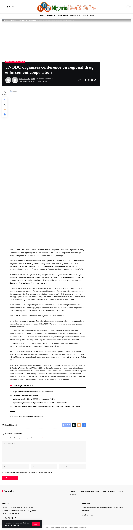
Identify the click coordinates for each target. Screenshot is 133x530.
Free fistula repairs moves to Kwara (25, 395)
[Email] (92, 80)
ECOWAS (33, 416)
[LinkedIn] (16, 517)
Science (103, 491)
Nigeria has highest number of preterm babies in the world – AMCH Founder (40, 403)
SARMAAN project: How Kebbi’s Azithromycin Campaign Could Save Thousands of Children (46, 406)
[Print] (95, 80)
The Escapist (89, 491)
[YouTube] (12, 6)
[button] (36, 524)
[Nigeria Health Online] (66, 7)
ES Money (72, 491)
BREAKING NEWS (12, 62)
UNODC (40, 416)
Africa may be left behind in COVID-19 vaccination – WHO (34, 399)
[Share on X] (88, 80)
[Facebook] (7, 6)
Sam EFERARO (24, 78)
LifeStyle (120, 491)
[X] (9, 6)
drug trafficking (24, 416)
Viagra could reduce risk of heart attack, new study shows (33, 391)
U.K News (80, 491)
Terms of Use (15, 525)
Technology (111, 491)
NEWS (22, 62)
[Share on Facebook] (85, 80)
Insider (97, 491)
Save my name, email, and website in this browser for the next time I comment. (29, 472)
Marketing (72, 494)
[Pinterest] (12, 517)
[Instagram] (9, 517)
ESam (33, 78)
